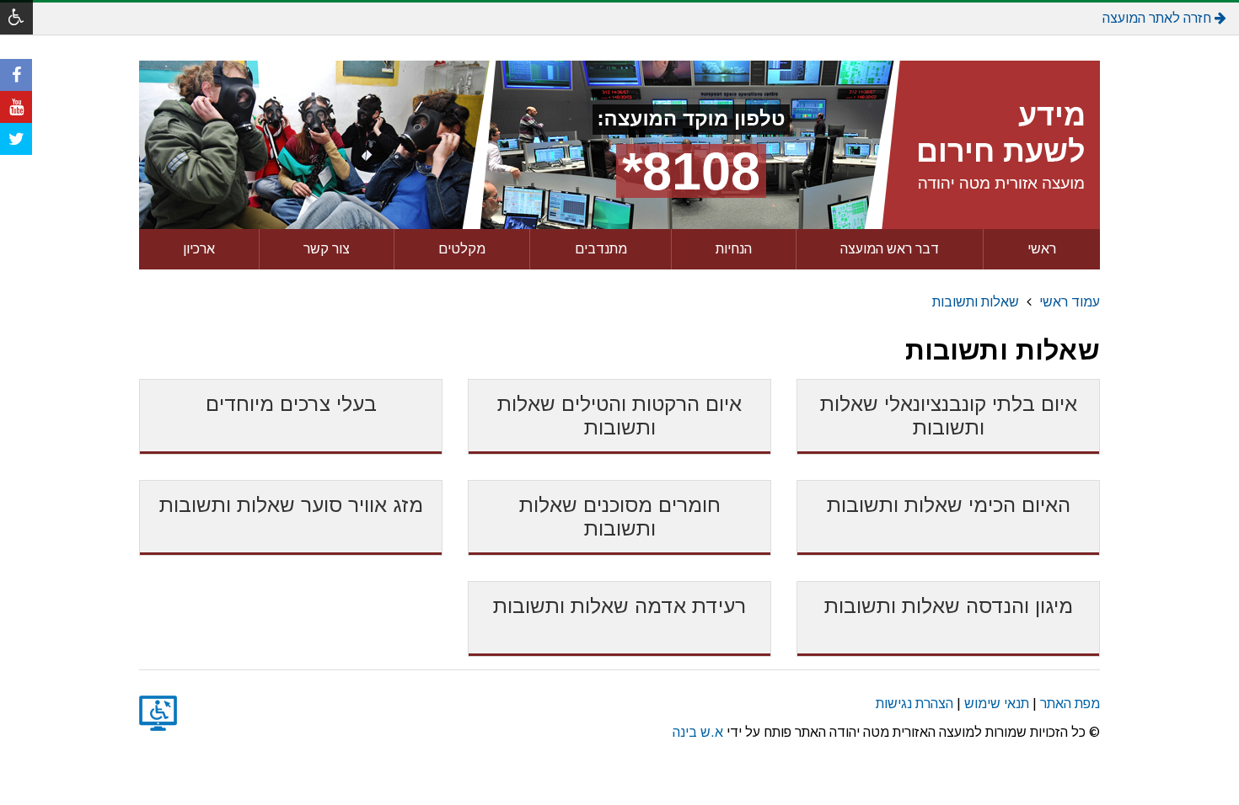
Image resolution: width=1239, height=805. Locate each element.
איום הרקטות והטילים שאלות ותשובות (619, 415)
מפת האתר (1070, 703)
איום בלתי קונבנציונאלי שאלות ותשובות (948, 415)
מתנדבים (601, 249)
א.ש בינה (698, 732)
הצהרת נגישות (914, 703)
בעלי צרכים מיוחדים (291, 403)
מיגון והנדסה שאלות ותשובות (948, 605)
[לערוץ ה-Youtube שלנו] (16, 107)
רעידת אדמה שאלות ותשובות (619, 605)
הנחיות (734, 249)
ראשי (1041, 249)
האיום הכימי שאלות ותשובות (948, 504)
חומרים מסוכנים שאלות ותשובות (620, 516)
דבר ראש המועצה (889, 249)
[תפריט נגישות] (16, 17)
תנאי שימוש (996, 703)
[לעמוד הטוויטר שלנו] (16, 139)
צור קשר (326, 249)
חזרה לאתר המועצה (1158, 18)
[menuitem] (1041, 249)
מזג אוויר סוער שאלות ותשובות (291, 504)
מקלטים (461, 249)
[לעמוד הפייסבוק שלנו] (16, 75)
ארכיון (199, 249)
